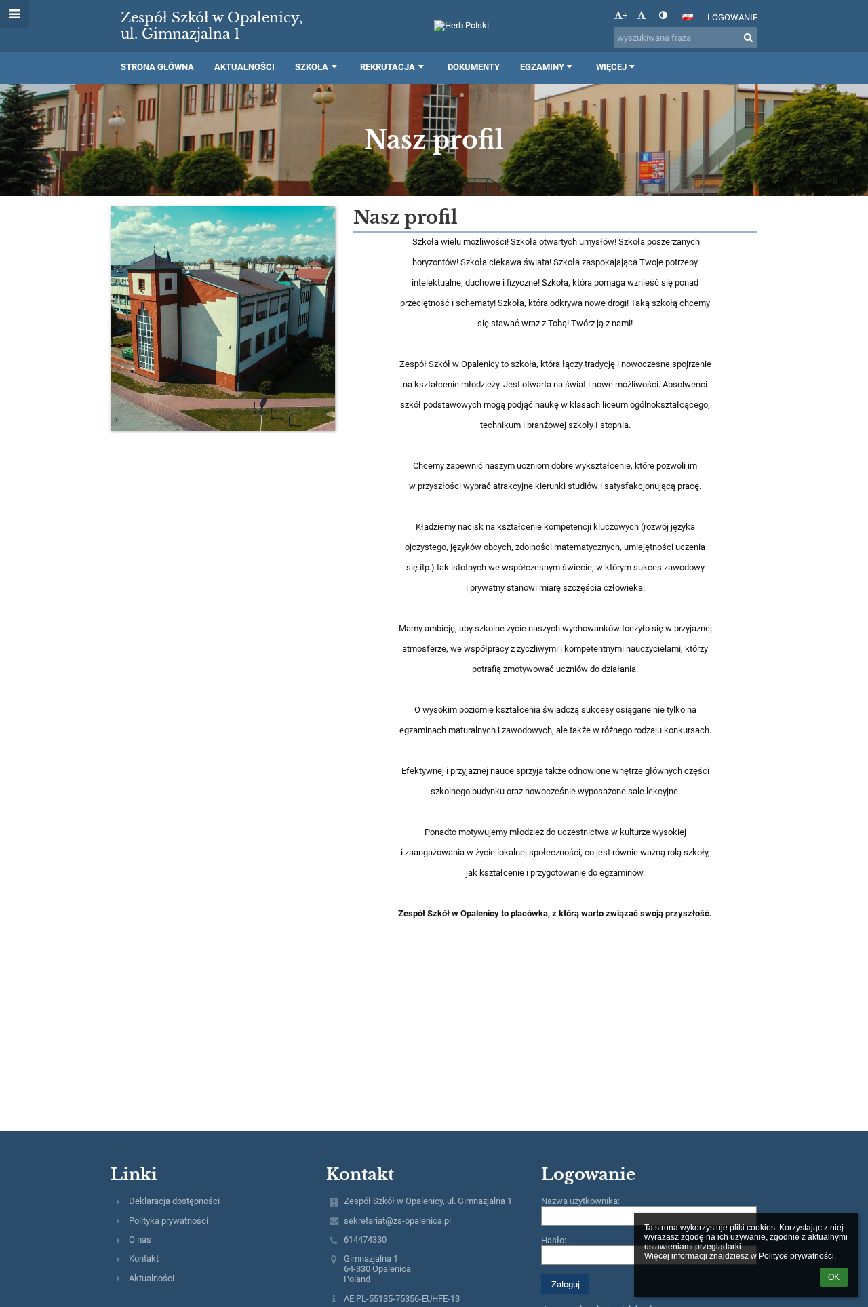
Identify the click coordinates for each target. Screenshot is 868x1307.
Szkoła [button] (311, 67)
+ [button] (625, 15)
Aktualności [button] (244, 67)
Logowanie (732, 17)
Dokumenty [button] (474, 67)
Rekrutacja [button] (387, 67)
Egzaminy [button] (542, 67)
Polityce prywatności (796, 1256)
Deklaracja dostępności (174, 1201)
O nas (140, 1239)
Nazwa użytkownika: (580, 1201)
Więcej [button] (611, 67)
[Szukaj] (748, 38)
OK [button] (834, 1277)
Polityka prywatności (168, 1220)
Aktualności (151, 1278)
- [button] (647, 15)
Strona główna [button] (157, 67)
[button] (663, 15)
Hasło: (553, 1240)
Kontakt (144, 1258)
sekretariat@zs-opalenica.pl (397, 1220)
